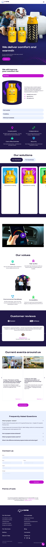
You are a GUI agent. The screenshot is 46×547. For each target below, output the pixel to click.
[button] (44, 2)
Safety (4, 532)
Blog (25, 529)
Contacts (27, 532)
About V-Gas (6, 535)
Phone (25, 460)
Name (3, 455)
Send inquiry (36, 482)
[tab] (23, 75)
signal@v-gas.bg (27, 500)
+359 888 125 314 (31, 499)
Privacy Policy (4, 542)
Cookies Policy (20, 542)
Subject (3, 465)
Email (3, 460)
